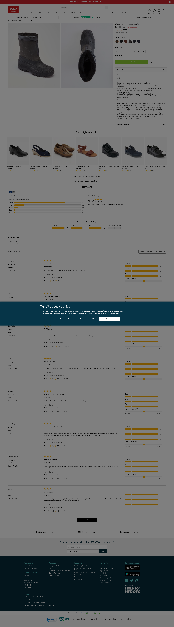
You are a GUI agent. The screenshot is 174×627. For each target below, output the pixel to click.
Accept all (109, 319)
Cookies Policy (114, 313)
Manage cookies (65, 319)
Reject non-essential (87, 319)
